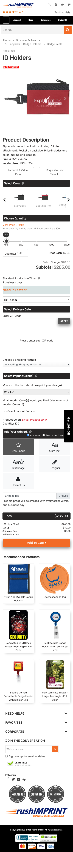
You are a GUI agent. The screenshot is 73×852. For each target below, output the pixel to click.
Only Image (18, 450)
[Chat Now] (62, 4)
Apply (64, 321)
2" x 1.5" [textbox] (9, 392)
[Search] (68, 30)
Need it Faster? (15, 290)
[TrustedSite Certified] (19, 763)
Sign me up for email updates (27, 756)
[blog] (18, 779)
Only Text (54, 447)
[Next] (65, 98)
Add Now (35, 435)
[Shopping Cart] (69, 4)
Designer (55, 467)
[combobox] (36, 300)
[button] (68, 426)
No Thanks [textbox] (10, 299)
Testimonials (62, 12)
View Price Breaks (13, 224)
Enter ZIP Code (12, 315)
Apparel (17, 20)
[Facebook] (8, 779)
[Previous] (8, 98)
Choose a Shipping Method (19, 359)
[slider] (6, 241)
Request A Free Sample (55, 172)
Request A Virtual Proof (18, 172)
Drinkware (45, 20)
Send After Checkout (56, 435)
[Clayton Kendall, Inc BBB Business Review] (27, 841)
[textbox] (36, 411)
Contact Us (18, 485)
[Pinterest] (24, 779)
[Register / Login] (56, 4)
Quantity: (10, 253)
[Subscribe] (55, 749)
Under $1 (62, 20)
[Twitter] (13, 779)
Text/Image (18, 464)
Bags (31, 20)
